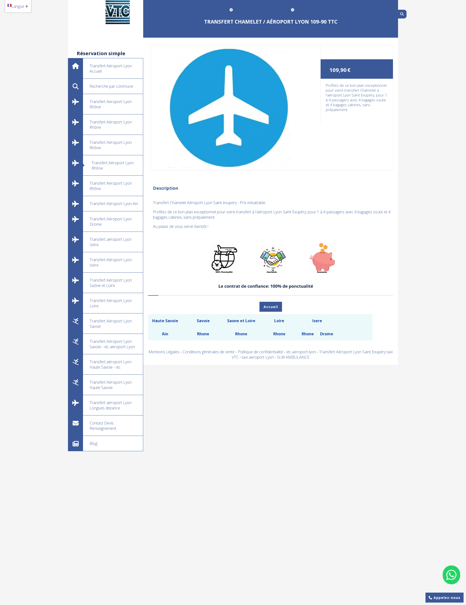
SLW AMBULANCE (293, 357)
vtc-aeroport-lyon (301, 351)
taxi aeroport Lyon (258, 357)
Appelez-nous (446, 597)
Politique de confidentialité (260, 351)
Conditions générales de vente (209, 351)
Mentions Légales (164, 351)
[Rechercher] (402, 14)
